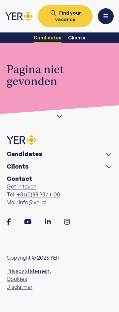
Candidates (47, 37)
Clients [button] (18, 166)
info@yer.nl (32, 202)
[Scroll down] (59, 115)
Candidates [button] (24, 153)
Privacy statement (29, 271)
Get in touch (21, 186)
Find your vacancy (68, 16)
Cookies (17, 279)
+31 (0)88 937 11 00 (38, 194)
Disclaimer (19, 287)
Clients (76, 37)
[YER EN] (19, 16)
